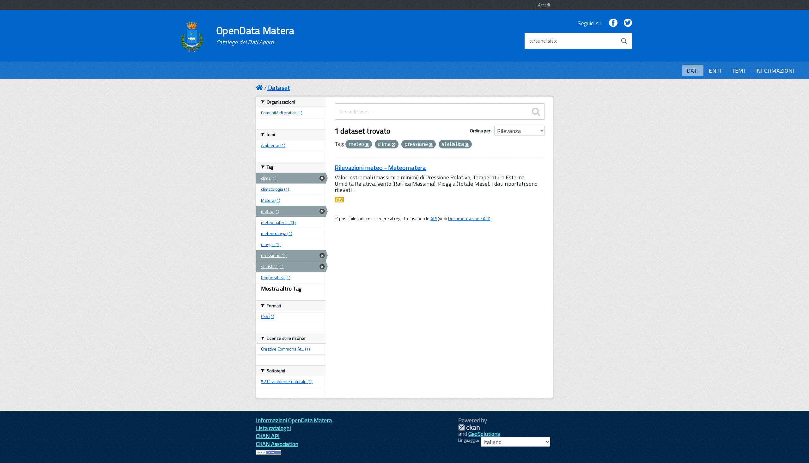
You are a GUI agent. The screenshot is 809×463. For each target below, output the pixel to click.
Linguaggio (468, 440)
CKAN (469, 427)
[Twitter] (628, 23)
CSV (339, 199)
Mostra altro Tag (281, 288)
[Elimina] (367, 144)
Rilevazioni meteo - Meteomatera (380, 167)
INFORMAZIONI (774, 70)
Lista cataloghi (273, 428)
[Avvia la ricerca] (624, 41)
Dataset (279, 88)
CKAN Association (277, 444)
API (433, 218)
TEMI (738, 70)
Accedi (544, 5)
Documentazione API (468, 218)
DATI (693, 70)
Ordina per (480, 130)
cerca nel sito (542, 41)
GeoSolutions (484, 434)
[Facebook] (613, 23)
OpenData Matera (255, 35)
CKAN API (268, 436)
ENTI (715, 70)
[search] (536, 111)
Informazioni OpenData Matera (294, 420)
